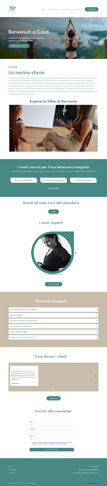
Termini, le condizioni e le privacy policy (53, 442)
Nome (31, 422)
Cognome (32, 429)
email (32, 435)
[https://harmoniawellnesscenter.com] (12, 9)
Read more (14, 379)
